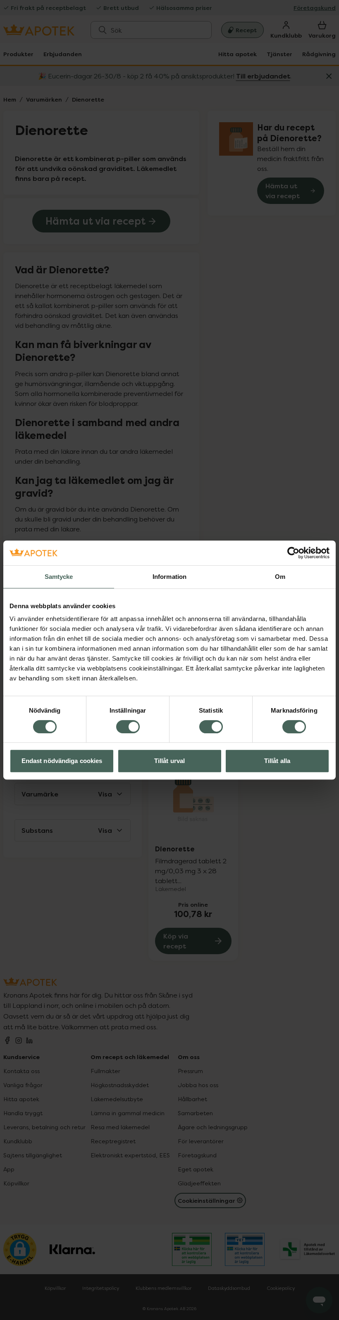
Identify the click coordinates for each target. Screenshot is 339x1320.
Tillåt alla (277, 760)
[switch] (128, 726)
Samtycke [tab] (59, 576)
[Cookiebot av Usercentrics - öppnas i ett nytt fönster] (293, 553)
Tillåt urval (169, 760)
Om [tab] (280, 576)
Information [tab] (169, 576)
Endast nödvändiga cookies (62, 760)
